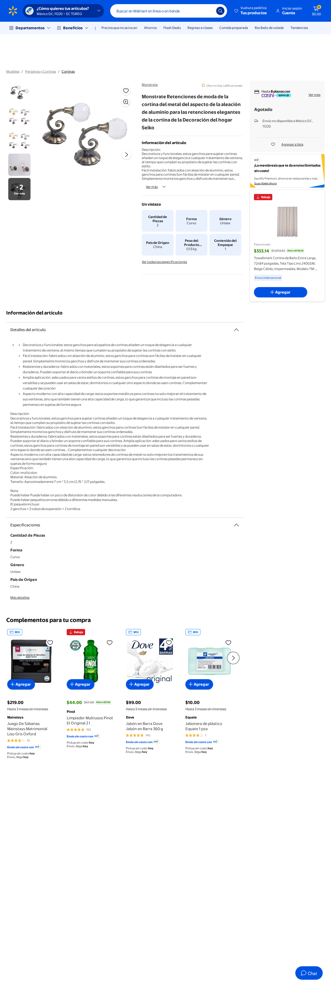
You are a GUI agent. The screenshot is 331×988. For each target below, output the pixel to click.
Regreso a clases (200, 28)
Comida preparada (233, 28)
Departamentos (30, 27)
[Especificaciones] (236, 525)
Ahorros (150, 28)
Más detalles (19, 597)
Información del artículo (34, 313)
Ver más (152, 187)
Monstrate (150, 85)
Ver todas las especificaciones (164, 262)
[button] (251, 11)
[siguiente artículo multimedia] (126, 154)
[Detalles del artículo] (236, 330)
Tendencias (299, 28)
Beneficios (72, 27)
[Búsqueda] (220, 11)
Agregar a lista (292, 144)
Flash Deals (172, 28)
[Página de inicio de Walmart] (13, 11)
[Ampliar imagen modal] (126, 102)
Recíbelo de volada (269, 28)
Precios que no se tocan (119, 28)
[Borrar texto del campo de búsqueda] (208, 11)
